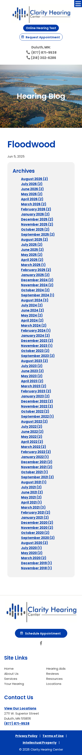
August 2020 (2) (34, 543)
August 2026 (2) (34, 179)
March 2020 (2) (33, 558)
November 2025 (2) (37, 224)
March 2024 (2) (33, 325)
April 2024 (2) (32, 320)
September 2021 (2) (37, 477)
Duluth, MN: (41, 47)
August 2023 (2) (34, 361)
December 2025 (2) (37, 219)
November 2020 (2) (37, 527)
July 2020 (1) (31, 548)
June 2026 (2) (32, 189)
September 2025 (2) (38, 234)
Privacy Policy (26, 736)
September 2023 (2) (38, 356)
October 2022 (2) (35, 411)
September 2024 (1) (37, 295)
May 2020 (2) (31, 553)
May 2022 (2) (31, 436)
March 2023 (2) (33, 386)
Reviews (52, 673)
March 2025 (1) (33, 265)
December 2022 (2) (37, 401)
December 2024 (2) (37, 280)
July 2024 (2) (32, 305)
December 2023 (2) (37, 340)
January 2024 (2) (35, 335)
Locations (53, 684)
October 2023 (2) (35, 351)
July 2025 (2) (31, 244)
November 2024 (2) (37, 285)
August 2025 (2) (34, 239)
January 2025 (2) (35, 275)
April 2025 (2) (32, 260)
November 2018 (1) (36, 568)
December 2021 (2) (36, 462)
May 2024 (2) (32, 315)
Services (10, 678)
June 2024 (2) (32, 310)
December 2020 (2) (37, 522)
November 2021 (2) (36, 467)
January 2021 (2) (35, 517)
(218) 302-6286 (43, 58)
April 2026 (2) (32, 199)
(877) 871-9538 (44, 52)
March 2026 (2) (33, 204)
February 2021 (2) (35, 512)
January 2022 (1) (35, 457)
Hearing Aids (56, 668)
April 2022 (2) (32, 442)
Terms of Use (53, 736)
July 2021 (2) (31, 487)
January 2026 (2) (35, 214)
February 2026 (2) (36, 209)
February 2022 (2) (36, 452)
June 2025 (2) (32, 249)
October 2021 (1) (34, 472)
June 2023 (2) (32, 371)
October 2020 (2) (35, 533)
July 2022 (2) (31, 426)
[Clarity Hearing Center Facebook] (41, 644)
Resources (54, 678)
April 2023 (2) (32, 381)
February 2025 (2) (36, 270)
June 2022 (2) (32, 431)
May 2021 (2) (31, 497)
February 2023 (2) (36, 391)
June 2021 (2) (32, 492)
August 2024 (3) (34, 300)
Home (9, 668)
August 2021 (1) (33, 482)
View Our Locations (20, 708)
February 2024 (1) (36, 330)
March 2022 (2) (33, 447)
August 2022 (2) (34, 421)
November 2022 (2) (37, 406)
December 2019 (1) (36, 563)
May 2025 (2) (31, 255)
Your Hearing (14, 684)
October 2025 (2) (35, 229)
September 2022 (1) (37, 416)
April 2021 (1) (31, 502)
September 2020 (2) (38, 538)
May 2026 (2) (31, 194)
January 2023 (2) (35, 396)
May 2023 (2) (31, 376)
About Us (11, 673)
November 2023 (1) (37, 345)
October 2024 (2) (35, 290)
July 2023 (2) (31, 366)
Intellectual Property (40, 742)
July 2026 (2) (31, 184)
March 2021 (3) (33, 507)
